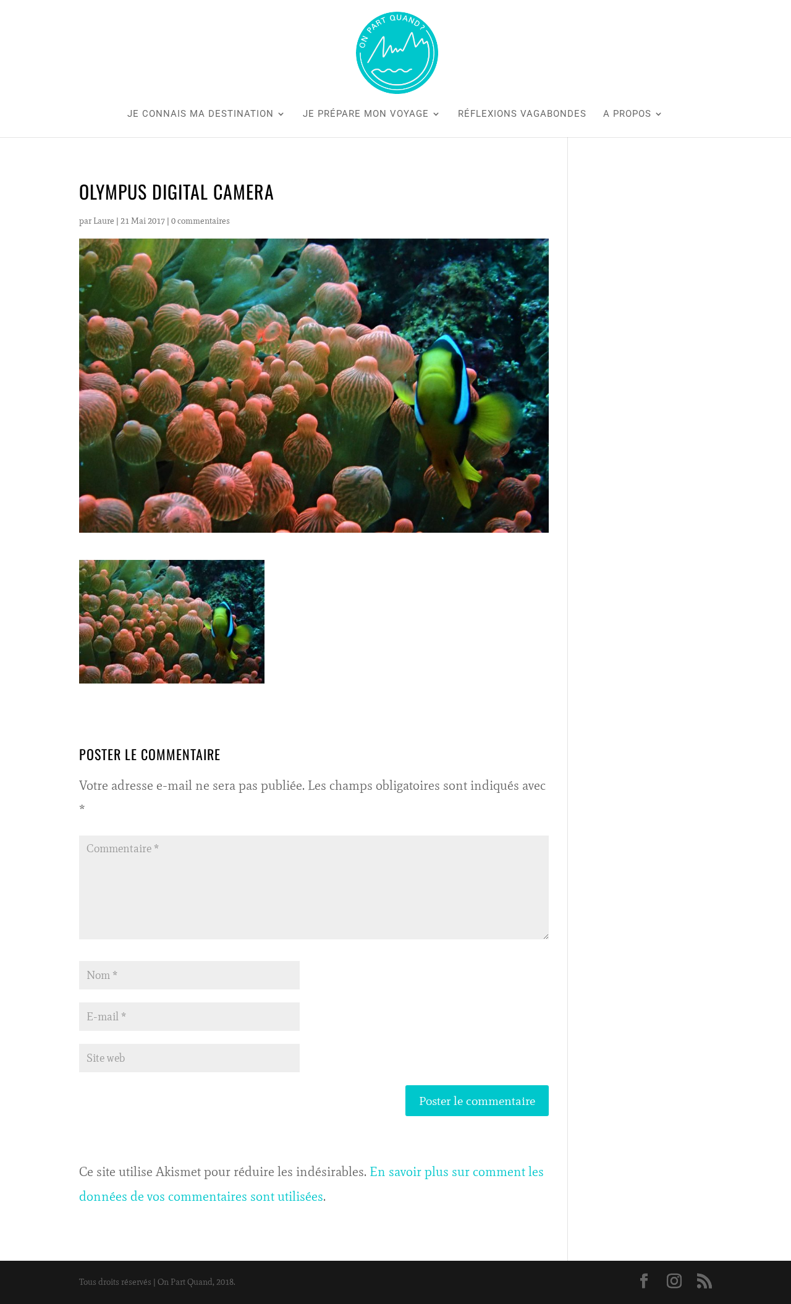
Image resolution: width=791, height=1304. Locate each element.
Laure (103, 221)
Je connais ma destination (200, 114)
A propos (627, 114)
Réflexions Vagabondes (522, 114)
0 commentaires (200, 221)
